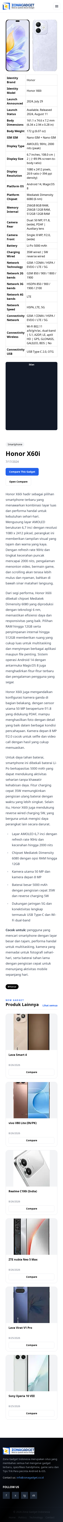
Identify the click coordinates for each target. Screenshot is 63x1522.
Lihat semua (50, 1005)
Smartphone (15, 444)
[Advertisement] (31, 398)
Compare (31, 1072)
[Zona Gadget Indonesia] (18, 6)
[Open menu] (56, 6)
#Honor (12, 986)
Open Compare (18, 481)
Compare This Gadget (22, 471)
